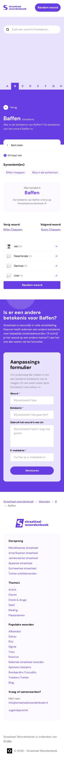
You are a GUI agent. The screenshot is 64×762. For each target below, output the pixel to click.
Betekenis (16, 407)
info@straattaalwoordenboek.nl (28, 702)
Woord (15, 393)
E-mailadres (18, 450)
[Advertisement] (32, 49)
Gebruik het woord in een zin (27, 422)
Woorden (44, 501)
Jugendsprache (18, 710)
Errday (7, 741)
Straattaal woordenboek (18, 501)
